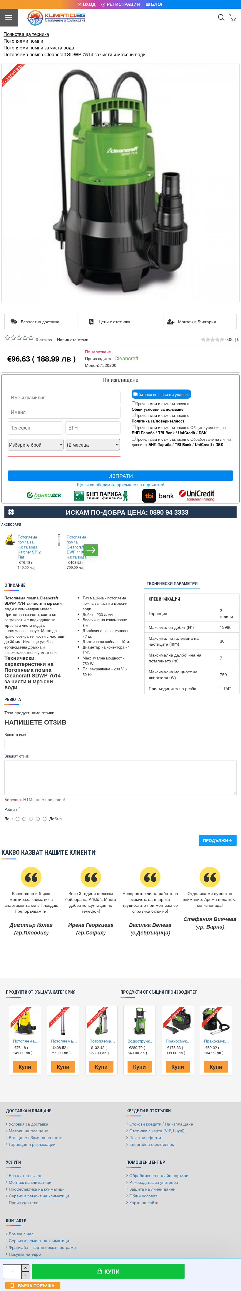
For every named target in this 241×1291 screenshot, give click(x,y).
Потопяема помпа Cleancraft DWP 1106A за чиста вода (80, 547)
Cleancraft (126, 358)
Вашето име (15, 734)
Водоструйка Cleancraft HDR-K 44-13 (141, 1040)
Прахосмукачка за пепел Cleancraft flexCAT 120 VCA (217, 1040)
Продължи (215, 840)
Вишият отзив (16, 756)
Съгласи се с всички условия (163, 394)
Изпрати (120, 475)
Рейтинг (11, 809)
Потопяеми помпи (23, 41)
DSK (203, 432)
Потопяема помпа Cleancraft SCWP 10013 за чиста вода (102, 1040)
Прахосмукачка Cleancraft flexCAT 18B (179, 1040)
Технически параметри (172, 583)
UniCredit (186, 432)
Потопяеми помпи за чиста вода (39, 47)
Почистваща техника (26, 34)
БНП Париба (143, 432)
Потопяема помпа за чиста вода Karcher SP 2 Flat (29, 547)
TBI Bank (166, 432)
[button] (7, 550)
